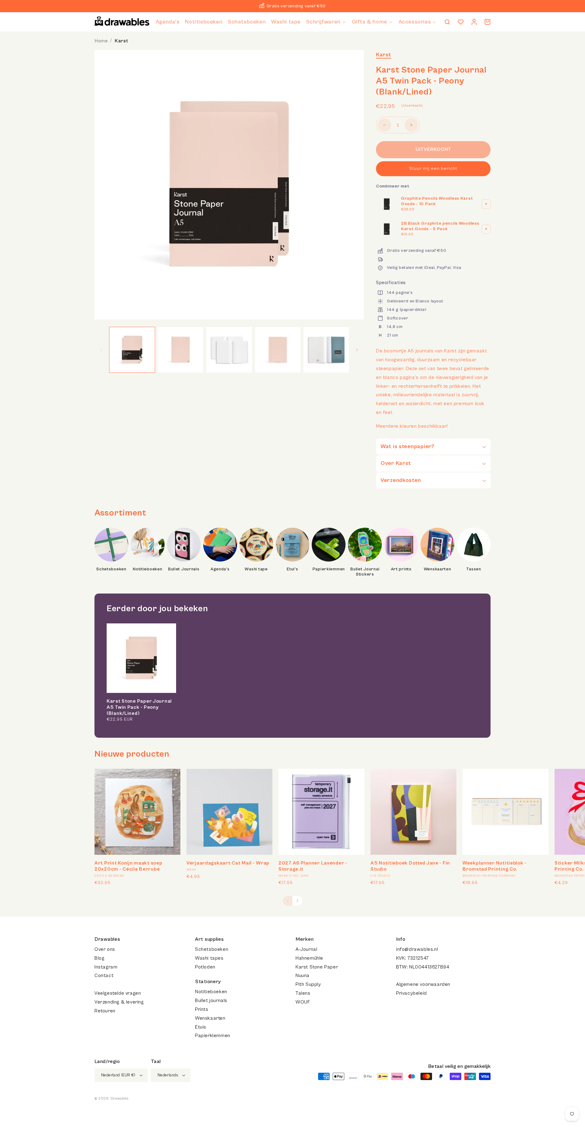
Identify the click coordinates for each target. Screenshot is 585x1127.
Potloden (205, 967)
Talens (303, 993)
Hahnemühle (309, 958)
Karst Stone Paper (317, 967)
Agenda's (220, 569)
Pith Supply (308, 984)
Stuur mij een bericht (433, 168)
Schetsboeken (111, 569)
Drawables (119, 1098)
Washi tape (256, 569)
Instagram (105, 967)
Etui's (292, 569)
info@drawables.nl (417, 949)
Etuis (200, 1027)
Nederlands (168, 1075)
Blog (99, 958)
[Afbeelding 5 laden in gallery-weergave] (326, 350)
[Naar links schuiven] (101, 350)
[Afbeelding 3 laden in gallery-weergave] (229, 350)
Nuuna (303, 975)
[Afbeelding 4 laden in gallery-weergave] (277, 350)
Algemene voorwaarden (423, 984)
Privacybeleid (411, 993)
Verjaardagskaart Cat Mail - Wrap (227, 863)
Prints (201, 1009)
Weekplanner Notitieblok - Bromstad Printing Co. (494, 866)
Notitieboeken (147, 569)
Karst (121, 41)
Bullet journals (211, 1000)
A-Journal (306, 949)
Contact (103, 975)
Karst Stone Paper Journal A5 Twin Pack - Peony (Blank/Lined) (139, 707)
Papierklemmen (329, 569)
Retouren (104, 1011)
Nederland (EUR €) (118, 1075)
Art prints (401, 569)
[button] (326, 22)
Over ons (104, 949)
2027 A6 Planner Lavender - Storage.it (312, 866)
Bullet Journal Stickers (364, 572)
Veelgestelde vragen (117, 993)
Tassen (473, 569)
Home (101, 41)
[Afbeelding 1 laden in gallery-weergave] (132, 350)
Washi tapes (209, 958)
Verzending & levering (119, 1002)
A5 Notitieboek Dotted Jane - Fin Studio (410, 866)
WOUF (303, 1002)
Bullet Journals (184, 569)
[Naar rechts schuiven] (357, 350)
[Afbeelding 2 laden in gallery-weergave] (180, 350)
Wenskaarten (437, 569)
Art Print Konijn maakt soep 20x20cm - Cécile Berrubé (128, 866)
